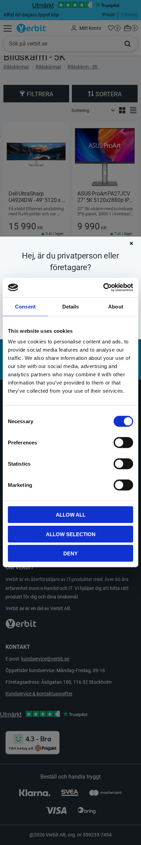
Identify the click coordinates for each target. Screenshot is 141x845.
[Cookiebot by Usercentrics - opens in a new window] (103, 287)
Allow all (71, 515)
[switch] (123, 442)
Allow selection (70, 534)
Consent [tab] (25, 306)
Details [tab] (70, 306)
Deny (70, 553)
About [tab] (115, 306)
